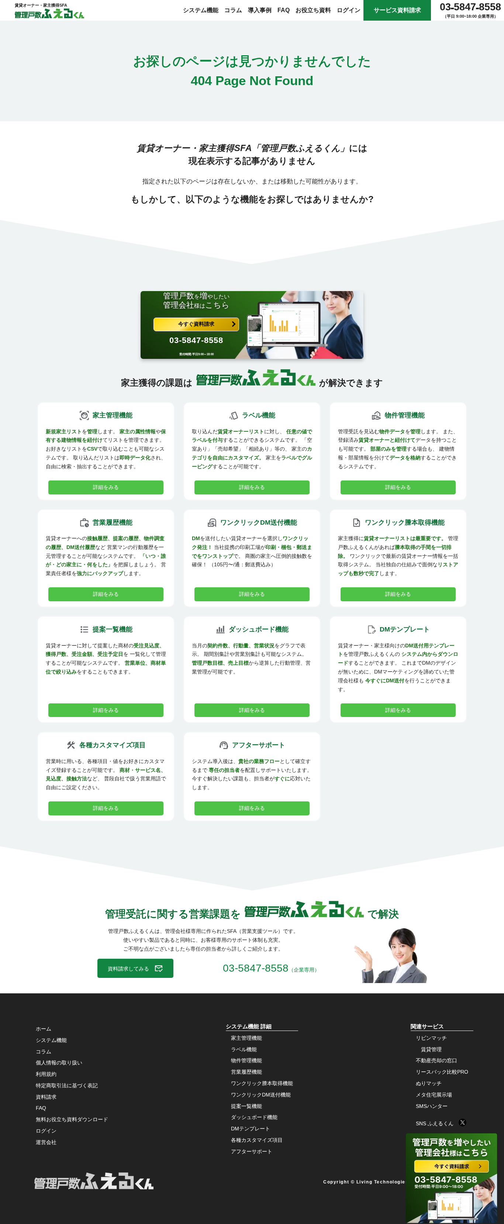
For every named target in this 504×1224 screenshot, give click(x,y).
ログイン (348, 10)
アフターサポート (251, 1151)
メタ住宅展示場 (434, 1095)
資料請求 (46, 1097)
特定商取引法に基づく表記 (67, 1085)
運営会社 (46, 1142)
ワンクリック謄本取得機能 (262, 1083)
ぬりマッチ (429, 1083)
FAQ (283, 10)
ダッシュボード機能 (254, 1117)
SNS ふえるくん (437, 1123)
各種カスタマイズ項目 (257, 1140)
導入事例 (260, 10)
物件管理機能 (246, 1060)
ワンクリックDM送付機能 (261, 1095)
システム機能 (200, 10)
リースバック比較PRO (442, 1072)
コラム (233, 10)
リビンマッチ (431, 1038)
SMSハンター (432, 1106)
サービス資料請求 (397, 10)
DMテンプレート (250, 1129)
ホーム (43, 1029)
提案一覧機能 (246, 1106)
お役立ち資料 (313, 10)
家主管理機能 (246, 1038)
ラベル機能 (244, 1049)
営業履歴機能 (246, 1072)
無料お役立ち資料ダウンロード (72, 1119)
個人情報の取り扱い (59, 1063)
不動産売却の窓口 (436, 1060)
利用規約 (46, 1074)
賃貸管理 (431, 1049)
